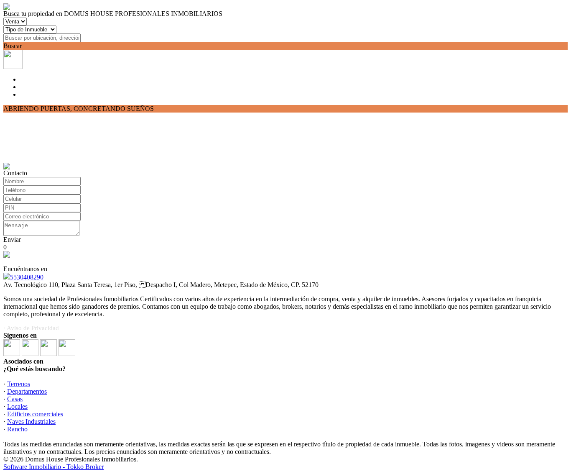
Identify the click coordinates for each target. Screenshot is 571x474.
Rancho (17, 429)
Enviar (12, 239)
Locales (17, 406)
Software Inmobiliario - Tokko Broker (53, 466)
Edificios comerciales (35, 414)
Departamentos (27, 391)
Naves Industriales (31, 421)
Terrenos (18, 383)
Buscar (12, 45)
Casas (15, 398)
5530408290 (26, 277)
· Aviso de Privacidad (31, 328)
